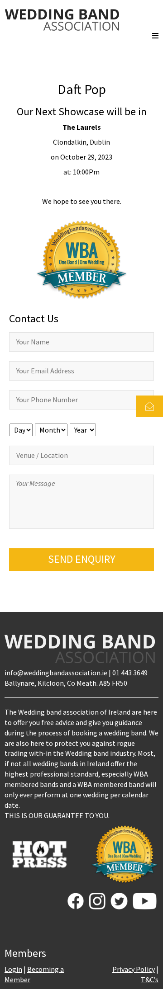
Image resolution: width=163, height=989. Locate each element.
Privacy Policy (133, 969)
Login (13, 969)
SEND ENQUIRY (81, 559)
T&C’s (149, 979)
